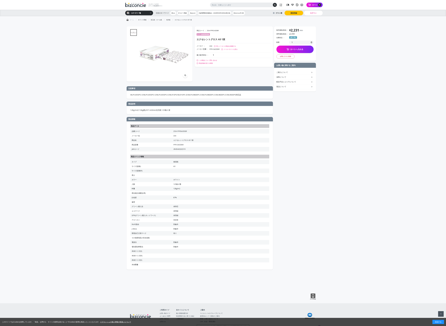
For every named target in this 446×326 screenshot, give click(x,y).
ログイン (313, 13)
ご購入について (282, 72)
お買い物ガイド (165, 313)
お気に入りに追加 (285, 56)
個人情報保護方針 (182, 313)
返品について (281, 86)
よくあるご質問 (165, 316)
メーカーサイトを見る (231, 49)
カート (316, 5)
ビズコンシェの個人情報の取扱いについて (115, 322)
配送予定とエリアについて (286, 82)
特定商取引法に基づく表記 (185, 316)
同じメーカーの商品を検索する (226, 46)
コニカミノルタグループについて (211, 313)
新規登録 (294, 13)
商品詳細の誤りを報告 (206, 63)
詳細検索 (281, 4)
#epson (192, 13)
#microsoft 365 (239, 13)
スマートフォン (313, 297)
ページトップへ (441, 314)
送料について (281, 77)
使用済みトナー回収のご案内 (210, 316)
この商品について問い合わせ (208, 60)
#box (173, 13)
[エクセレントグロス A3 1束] (164, 54)
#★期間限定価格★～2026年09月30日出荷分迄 (214, 13)
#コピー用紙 (182, 13)
